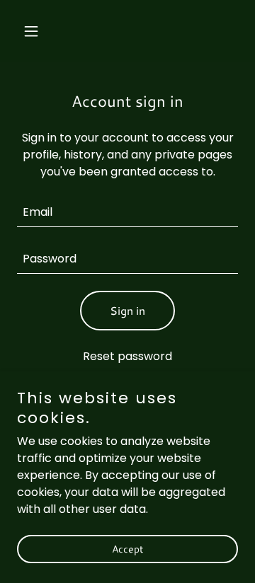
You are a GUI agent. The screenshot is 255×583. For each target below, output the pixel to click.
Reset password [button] (127, 356)
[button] (33, 31)
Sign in (127, 310)
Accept (127, 549)
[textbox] (127, 212)
